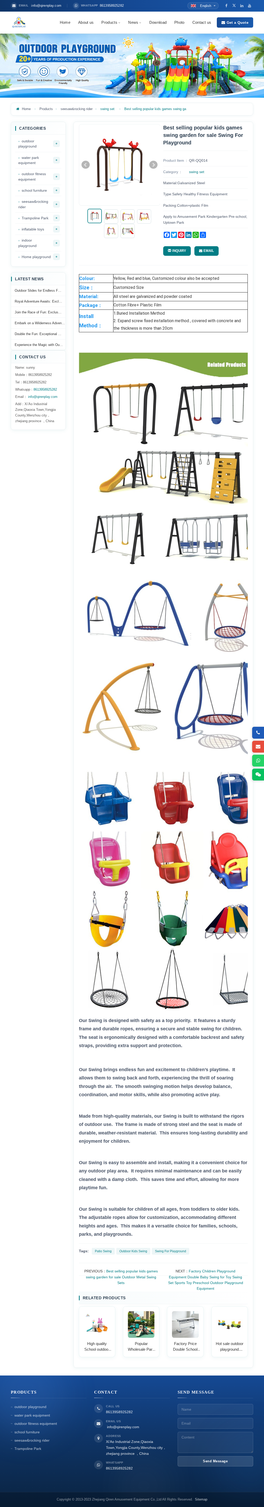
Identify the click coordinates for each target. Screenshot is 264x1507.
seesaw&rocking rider (77, 109)
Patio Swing (103, 1251)
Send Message (215, 1461)
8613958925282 (45, 389)
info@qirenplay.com (42, 397)
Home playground (36, 257)
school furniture (34, 190)
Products (109, 22)
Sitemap (201, 1499)
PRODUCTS (24, 1392)
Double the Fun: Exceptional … (38, 334)
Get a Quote (238, 22)
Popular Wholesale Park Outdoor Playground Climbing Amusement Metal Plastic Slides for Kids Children (141, 1346)
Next (153, 165)
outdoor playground (27, 143)
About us (86, 22)
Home (65, 22)
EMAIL (208, 251)
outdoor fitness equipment (32, 176)
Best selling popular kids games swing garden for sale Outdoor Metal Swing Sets (122, 1277)
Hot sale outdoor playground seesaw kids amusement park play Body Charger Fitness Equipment (229, 1346)
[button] (118, 22)
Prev (85, 165)
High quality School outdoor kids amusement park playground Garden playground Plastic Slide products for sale (97, 1346)
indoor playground (27, 243)
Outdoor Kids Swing (133, 1251)
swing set (107, 109)
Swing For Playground (170, 1251)
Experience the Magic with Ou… (39, 345)
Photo (179, 22)
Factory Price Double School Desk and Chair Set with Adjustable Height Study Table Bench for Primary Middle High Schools (185, 1346)
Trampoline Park (35, 218)
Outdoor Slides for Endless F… (38, 290)
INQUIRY (178, 251)
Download (158, 22)
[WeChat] (258, 774)
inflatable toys (33, 229)
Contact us (201, 22)
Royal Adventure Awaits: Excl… (38, 301)
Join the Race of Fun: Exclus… (38, 312)
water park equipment (28, 160)
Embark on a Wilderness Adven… (40, 323)
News (133, 22)
